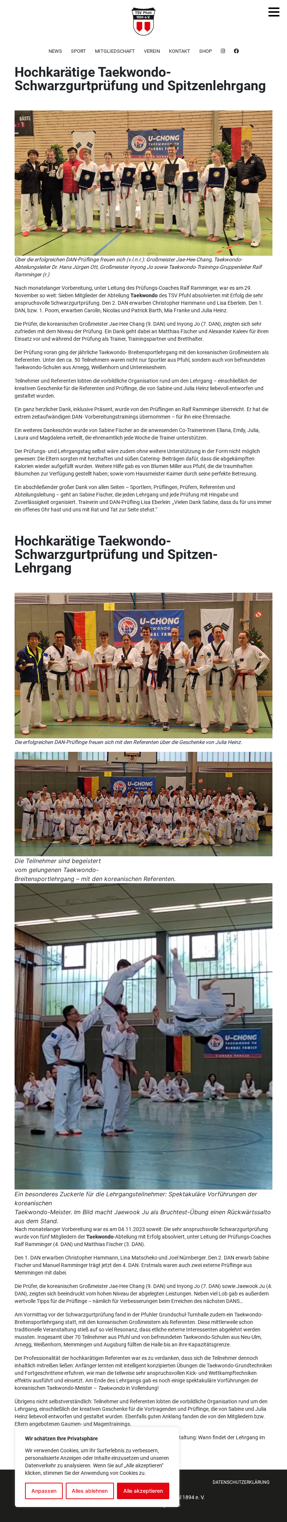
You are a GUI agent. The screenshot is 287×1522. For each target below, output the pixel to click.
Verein (152, 51)
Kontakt (179, 51)
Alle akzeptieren (143, 1491)
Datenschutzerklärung (241, 1482)
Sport (78, 51)
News (55, 51)
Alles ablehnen (90, 1491)
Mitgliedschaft (115, 51)
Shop (205, 51)
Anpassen (43, 1491)
